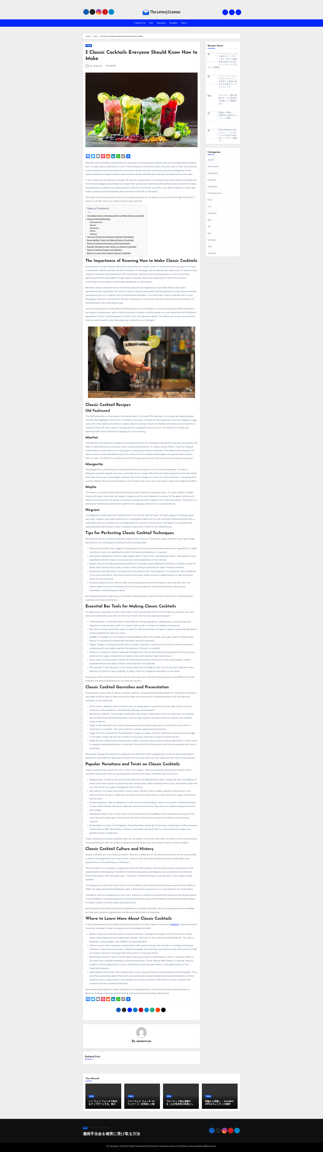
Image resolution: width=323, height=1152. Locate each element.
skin (209, 233)
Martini (93, 225)
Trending (212, 253)
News (184, 23)
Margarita (94, 228)
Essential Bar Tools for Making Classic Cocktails (110, 240)
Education (213, 186)
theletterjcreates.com (169, 1146)
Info (151, 23)
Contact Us (139, 23)
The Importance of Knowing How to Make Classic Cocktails (115, 216)
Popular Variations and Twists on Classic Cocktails (111, 247)
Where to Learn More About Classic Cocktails (109, 253)
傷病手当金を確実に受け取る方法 (111, 1134)
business (212, 180)
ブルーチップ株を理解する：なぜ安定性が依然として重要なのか (179, 1104)
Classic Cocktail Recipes (98, 219)
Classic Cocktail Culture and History (104, 250)
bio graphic (213, 173)
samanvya (97, 66)
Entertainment (215, 193)
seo (209, 226)
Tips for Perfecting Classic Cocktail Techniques (110, 237)
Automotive (213, 166)
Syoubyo (173, 23)
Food (88, 45)
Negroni (93, 234)
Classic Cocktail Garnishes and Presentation (108, 243)
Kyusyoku (161, 23)
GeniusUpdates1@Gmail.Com (202, 1146)
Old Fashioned (96, 222)
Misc (210, 220)
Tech (210, 246)
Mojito (92, 231)
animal (211, 160)
